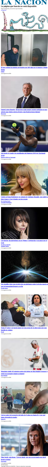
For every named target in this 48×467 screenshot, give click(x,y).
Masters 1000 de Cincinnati (8, 157)
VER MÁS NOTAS (4, 464)
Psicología (3, 461)
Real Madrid (4, 375)
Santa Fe (3, 419)
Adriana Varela (5, 246)
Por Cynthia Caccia (5, 201)
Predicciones (4, 288)
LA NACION (3, 10)
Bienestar (3, 114)
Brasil (2, 332)
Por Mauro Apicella (5, 244)
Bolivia (2, 71)
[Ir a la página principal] (24, 4)
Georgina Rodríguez (6, 202)
